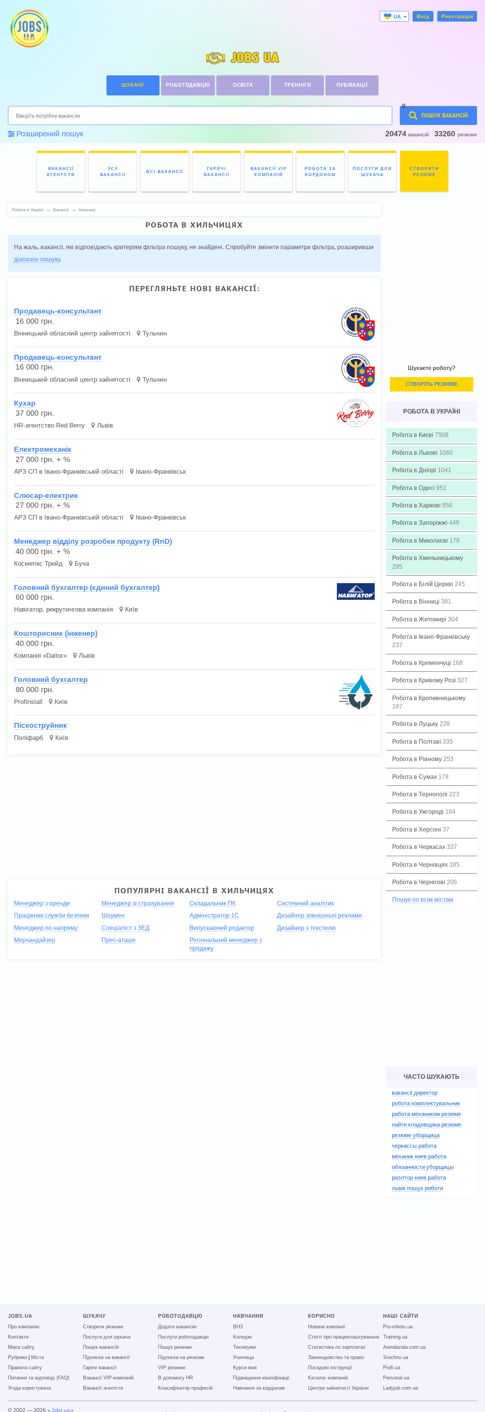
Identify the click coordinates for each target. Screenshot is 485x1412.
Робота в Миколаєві (420, 540)
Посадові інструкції (330, 1367)
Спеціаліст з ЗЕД (126, 928)
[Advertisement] (189, 814)
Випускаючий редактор (221, 928)
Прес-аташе (119, 940)
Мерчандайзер (34, 940)
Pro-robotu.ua (398, 1326)
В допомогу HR (175, 1378)
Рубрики (17, 1357)
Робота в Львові (415, 452)
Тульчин (154, 333)
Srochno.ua (395, 1357)
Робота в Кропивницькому (429, 698)
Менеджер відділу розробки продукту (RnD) (93, 541)
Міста (37, 1357)
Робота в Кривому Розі (424, 680)
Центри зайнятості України (338, 1388)
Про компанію (23, 1326)
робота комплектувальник (426, 1103)
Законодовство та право (336, 1357)
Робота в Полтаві (417, 741)
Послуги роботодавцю (183, 1337)
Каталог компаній (328, 1378)
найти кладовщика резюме (426, 1124)
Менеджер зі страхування (138, 903)
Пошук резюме (175, 1347)
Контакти (18, 1337)
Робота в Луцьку (416, 724)
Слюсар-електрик (46, 495)
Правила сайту (25, 1367)
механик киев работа (419, 1156)
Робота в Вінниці (416, 601)
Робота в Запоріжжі (420, 523)
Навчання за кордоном (259, 1388)
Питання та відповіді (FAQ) (38, 1378)
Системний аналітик (305, 903)
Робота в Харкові (417, 505)
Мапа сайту (21, 1347)
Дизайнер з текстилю (306, 928)
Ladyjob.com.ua (400, 1388)
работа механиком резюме (426, 1114)
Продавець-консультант (58, 311)
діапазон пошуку (37, 259)
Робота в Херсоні (417, 829)
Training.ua (395, 1337)
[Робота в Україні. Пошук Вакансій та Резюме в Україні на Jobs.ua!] (29, 28)
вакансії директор (415, 1092)
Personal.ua (396, 1378)
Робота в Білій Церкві (423, 584)
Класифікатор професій (185, 1388)
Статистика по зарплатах (337, 1347)
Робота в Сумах (415, 777)
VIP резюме (171, 1367)
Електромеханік (43, 449)
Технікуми (244, 1347)
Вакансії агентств (103, 1388)
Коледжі (242, 1337)
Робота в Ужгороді (418, 811)
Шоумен (113, 915)
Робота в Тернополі (420, 794)
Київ (131, 609)
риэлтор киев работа (419, 1177)
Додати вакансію (177, 1326)
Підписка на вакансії (106, 1357)
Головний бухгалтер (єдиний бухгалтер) (87, 587)
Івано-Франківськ (161, 471)
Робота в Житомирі (420, 619)
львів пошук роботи (417, 1188)
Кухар (25, 403)
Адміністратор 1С (214, 915)
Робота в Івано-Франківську (431, 636)
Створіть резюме (431, 384)
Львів (105, 425)
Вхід (423, 16)
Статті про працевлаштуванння (343, 1337)
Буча (82, 563)
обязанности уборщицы (423, 1167)
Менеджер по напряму (46, 928)
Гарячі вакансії (100, 1367)
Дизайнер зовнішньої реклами (319, 915)
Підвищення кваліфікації (261, 1378)
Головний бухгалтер (51, 679)
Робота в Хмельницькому (427, 558)
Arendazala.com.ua (404, 1347)
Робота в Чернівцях (420, 864)
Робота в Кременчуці (422, 663)
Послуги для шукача (106, 1337)
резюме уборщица (416, 1135)
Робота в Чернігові (419, 882)
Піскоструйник (40, 725)
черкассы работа (414, 1145)
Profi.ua (391, 1367)
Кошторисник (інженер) (55, 633)
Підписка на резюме (181, 1357)
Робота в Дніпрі (415, 470)
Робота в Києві (413, 435)
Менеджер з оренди (42, 903)
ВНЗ (238, 1326)
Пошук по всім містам (422, 899)
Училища (243, 1357)
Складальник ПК (212, 903)
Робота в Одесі (414, 488)
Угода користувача (29, 1388)
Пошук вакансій (101, 1347)
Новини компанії (326, 1326)
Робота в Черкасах (419, 847)
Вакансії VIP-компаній (108, 1378)
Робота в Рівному (417, 759)
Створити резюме (103, 1326)
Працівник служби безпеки (51, 915)
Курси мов (245, 1367)
